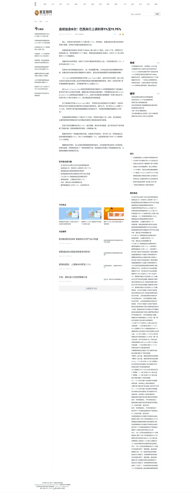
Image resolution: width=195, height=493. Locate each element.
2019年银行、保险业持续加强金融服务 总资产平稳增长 (150, 169)
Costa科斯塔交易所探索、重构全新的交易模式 (146, 85)
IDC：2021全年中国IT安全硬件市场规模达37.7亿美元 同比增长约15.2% (154, 380)
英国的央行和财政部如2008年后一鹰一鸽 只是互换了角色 (149, 317)
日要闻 (39, 29)
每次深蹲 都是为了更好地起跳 (140, 353)
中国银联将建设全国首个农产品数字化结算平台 (146, 350)
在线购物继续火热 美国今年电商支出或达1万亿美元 (147, 416)
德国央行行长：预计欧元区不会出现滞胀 (144, 268)
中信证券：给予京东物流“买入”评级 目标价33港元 (147, 339)
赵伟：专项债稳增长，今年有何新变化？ (144, 400)
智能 (116, 4)
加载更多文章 (91, 288)
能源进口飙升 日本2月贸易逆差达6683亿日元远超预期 (148, 419)
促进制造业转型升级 (137, 108)
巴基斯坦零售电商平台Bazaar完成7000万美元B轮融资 (148, 208)
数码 (108, 4)
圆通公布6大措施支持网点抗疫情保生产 (144, 460)
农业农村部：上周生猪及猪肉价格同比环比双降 (146, 295)
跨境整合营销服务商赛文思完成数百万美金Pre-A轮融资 (148, 421)
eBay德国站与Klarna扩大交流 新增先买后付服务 (146, 369)
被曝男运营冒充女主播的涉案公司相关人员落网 (146, 257)
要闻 (45, 4)
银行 (85, 4)
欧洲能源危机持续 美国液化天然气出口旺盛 (75, 174)
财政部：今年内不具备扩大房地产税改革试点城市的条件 (149, 290)
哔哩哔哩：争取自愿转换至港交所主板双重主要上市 (147, 224)
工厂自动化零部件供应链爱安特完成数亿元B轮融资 (147, 443)
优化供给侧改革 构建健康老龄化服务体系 (144, 105)
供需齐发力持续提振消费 (139, 102)
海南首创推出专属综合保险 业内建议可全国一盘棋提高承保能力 (153, 176)
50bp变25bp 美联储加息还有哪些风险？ (74, 177)
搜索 (157, 14)
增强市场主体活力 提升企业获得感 (142, 116)
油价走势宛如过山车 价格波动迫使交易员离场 (145, 282)
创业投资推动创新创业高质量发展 (142, 97)
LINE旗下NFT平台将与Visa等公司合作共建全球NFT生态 (149, 323)
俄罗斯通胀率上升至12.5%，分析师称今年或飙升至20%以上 (150, 246)
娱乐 (132, 4)
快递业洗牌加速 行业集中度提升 (144, 185)
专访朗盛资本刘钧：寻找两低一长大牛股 (144, 66)
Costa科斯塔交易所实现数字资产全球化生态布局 (146, 74)
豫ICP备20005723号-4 (46, 488)
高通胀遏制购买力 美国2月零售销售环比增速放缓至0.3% (149, 254)
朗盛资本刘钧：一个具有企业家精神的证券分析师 (147, 80)
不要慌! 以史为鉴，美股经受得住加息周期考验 (146, 356)
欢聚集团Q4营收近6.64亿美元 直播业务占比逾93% (147, 441)
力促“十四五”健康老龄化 (139, 111)
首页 (35, 4)
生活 (140, 4)
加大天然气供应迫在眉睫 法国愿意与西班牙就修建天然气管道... (151, 279)
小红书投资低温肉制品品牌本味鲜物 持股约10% (146, 265)
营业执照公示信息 (60, 488)
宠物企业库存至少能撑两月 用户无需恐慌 (146, 163)
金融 (76, 4)
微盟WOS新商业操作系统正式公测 (142, 430)
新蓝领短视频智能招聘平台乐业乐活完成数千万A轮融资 (148, 227)
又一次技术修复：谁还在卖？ (140, 405)
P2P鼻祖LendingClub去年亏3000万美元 (146, 172)
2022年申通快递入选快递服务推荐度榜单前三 (146, 468)
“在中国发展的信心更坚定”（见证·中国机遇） (145, 113)
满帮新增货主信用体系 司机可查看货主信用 (145, 331)
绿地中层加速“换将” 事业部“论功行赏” (145, 182)
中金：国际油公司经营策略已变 (71, 182)
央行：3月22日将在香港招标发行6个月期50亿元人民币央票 (150, 432)
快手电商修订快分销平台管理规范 (142, 320)
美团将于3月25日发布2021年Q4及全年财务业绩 (146, 274)
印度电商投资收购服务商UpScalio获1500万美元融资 (148, 211)
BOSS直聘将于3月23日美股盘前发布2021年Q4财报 (148, 328)
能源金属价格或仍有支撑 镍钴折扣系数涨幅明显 (146, 397)
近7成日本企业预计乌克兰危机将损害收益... (75, 165)
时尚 (148, 4)
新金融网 (68, 484)
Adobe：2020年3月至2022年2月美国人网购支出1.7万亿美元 (151, 361)
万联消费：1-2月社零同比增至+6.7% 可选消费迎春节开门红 (150, 326)
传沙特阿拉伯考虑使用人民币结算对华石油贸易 (146, 364)
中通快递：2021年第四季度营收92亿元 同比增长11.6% (148, 216)
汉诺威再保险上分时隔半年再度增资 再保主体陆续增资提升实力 (153, 157)
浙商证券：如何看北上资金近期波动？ (143, 383)
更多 (158, 63)
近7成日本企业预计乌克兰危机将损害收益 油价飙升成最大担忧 (151, 197)
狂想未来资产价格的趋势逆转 (140, 348)
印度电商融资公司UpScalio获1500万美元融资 (145, 342)
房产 (68, 4)
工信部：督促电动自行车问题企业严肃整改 (144, 309)
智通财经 (81, 34)
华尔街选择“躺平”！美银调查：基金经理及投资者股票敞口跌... (151, 449)
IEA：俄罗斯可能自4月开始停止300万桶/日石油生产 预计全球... (151, 276)
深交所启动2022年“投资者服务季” (142, 100)
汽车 (125, 4)
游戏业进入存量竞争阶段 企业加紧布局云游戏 (147, 179)
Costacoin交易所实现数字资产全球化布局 (144, 72)
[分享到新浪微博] (120, 34)
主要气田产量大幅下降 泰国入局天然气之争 (145, 386)
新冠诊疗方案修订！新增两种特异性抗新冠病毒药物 (147, 454)
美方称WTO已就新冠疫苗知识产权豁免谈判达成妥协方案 (149, 411)
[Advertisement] (162, 43)
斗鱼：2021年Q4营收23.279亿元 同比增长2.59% (147, 334)
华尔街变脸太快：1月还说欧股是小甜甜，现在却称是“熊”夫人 (150, 298)
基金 (92, 4)
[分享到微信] (123, 34)
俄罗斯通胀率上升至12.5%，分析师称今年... (75, 185)
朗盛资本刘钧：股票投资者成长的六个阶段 (144, 77)
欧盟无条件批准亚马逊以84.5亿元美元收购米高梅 (147, 438)
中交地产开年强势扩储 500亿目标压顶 (145, 160)
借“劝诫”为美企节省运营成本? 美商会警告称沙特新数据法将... (150, 252)
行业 (52, 4)
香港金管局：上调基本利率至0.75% (73, 179)
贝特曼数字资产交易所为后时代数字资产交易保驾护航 (148, 69)
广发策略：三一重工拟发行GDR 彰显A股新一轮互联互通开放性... (151, 372)
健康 (156, 4)
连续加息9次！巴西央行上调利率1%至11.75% (76, 168)
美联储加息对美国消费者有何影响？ (73, 171)
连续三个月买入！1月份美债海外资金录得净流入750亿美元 (150, 465)
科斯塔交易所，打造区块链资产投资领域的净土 (146, 83)
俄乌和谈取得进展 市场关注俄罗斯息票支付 (145, 306)
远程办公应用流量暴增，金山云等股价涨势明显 (148, 166)
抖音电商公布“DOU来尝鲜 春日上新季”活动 (145, 213)
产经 (60, 4)
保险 (100, 4)
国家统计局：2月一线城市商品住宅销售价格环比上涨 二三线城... (151, 452)
